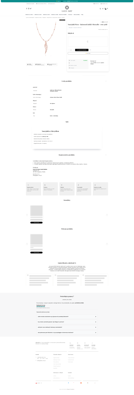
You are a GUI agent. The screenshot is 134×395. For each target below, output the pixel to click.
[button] (90, 50)
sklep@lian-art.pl (104, 3)
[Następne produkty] (107, 215)
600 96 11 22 (97, 3)
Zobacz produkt (36, 222)
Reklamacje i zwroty (56, 359)
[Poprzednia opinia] (27, 278)
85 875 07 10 (36, 174)
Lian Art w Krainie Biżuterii (30, 17)
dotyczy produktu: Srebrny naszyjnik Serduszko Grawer (38, 280)
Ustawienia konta (71, 359)
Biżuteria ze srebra (38, 17)
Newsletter (55, 368)
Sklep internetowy (66, 389)
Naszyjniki (44, 17)
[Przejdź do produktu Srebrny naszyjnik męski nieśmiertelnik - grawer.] (36, 212)
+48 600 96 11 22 (41, 357)
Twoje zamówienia (71, 357)
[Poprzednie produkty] (27, 215)
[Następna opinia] (107, 278)
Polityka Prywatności (56, 366)
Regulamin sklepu (56, 357)
